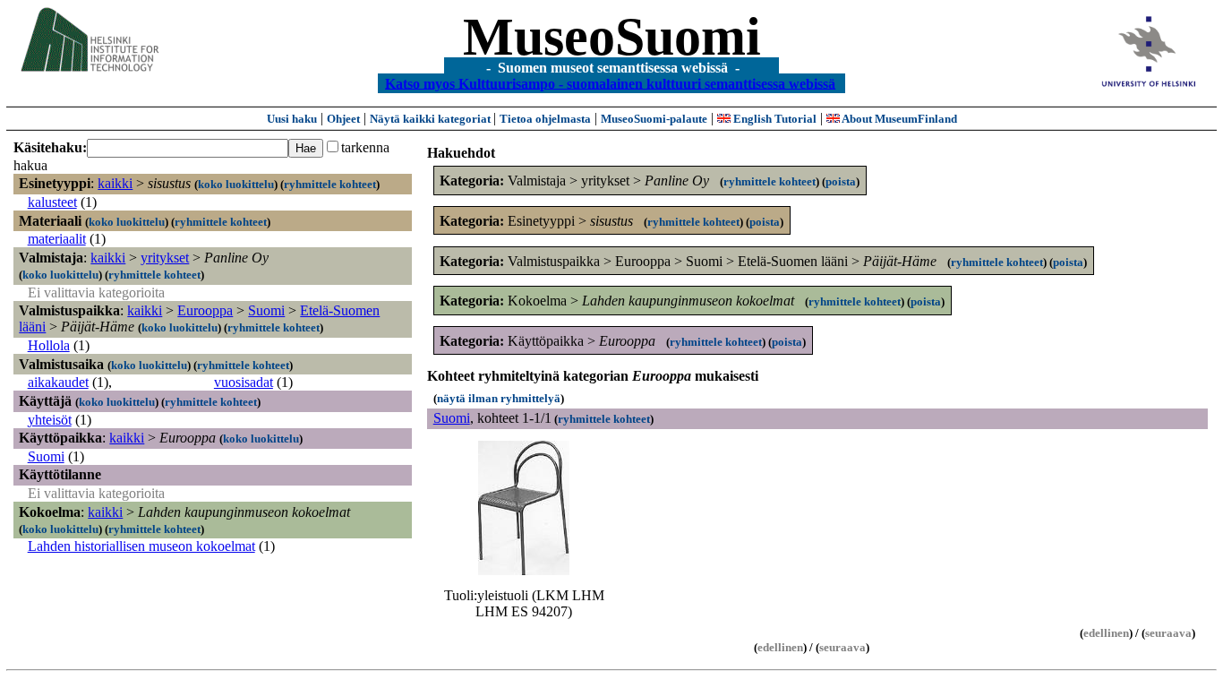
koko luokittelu (236, 184)
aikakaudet (58, 382)
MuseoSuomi (612, 36)
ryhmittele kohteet (330, 184)
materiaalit (57, 238)
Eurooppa (205, 310)
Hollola (49, 345)
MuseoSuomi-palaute (654, 118)
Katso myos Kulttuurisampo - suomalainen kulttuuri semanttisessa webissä (610, 82)
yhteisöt (50, 419)
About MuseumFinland (898, 118)
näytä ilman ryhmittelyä (498, 398)
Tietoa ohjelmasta (545, 118)
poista (840, 181)
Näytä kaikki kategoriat (431, 118)
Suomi (266, 310)
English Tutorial (774, 118)
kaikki (115, 183)
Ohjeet (343, 118)
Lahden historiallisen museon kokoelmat (141, 546)
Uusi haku (292, 118)
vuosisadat (243, 382)
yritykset (165, 257)
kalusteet (52, 202)
